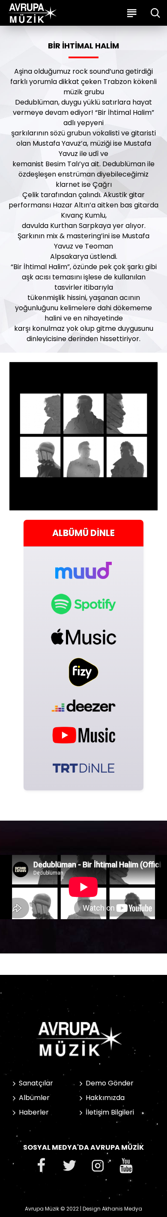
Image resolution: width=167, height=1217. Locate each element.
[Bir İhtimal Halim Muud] (83, 565)
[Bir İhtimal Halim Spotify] (83, 604)
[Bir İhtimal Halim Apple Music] (83, 636)
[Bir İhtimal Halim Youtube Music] (83, 734)
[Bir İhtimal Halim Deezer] (83, 705)
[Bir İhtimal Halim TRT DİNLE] (83, 767)
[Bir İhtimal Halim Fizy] (83, 672)
